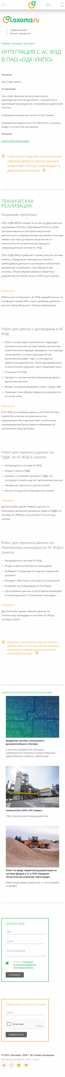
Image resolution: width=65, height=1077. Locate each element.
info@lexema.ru (48, 4)
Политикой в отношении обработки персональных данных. (24, 965)
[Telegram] (18, 1065)
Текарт (36, 1060)
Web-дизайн (7, 1060)
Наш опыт (28, 44)
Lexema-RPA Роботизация (15, 141)
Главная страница (11, 44)
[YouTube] (26, 1065)
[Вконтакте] (3, 1065)
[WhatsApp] (11, 1065)
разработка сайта (22, 1060)
